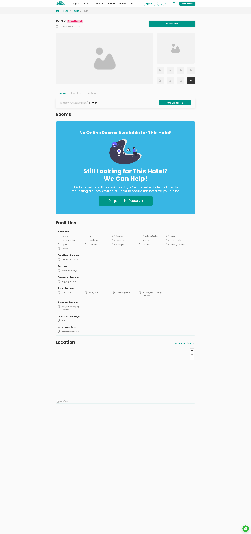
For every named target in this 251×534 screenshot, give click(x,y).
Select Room (172, 23)
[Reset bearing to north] (192, 358)
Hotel (65, 10)
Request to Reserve (125, 200)
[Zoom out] (192, 354)
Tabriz (76, 10)
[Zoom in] (192, 350)
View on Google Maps (184, 343)
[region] (125, 375)
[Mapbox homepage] (62, 401)
